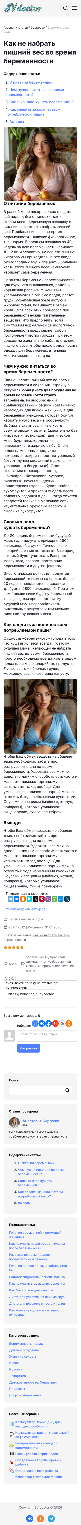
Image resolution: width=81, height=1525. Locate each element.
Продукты (17, 1389)
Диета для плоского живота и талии (37, 1303)
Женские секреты (23, 1356)
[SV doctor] (24, 8)
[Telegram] (10, 899)
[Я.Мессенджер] (29, 899)
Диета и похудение (24, 1350)
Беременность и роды (26, 919)
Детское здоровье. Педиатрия (33, 1382)
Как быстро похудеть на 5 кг (31, 1290)
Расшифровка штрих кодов (36, 1454)
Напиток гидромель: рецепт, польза (37, 1277)
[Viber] (48, 899)
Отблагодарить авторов (25, 909)
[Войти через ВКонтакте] (41, 1023)
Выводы (16, 121)
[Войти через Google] (62, 1023)
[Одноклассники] (23, 899)
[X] (35, 899)
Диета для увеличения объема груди (37, 1297)
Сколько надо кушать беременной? (41, 102)
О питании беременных (30, 82)
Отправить (28, 1048)
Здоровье (38, 27)
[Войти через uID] (35, 1023)
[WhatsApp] (54, 899)
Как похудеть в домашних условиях (37, 1283)
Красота (15, 1369)
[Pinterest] (42, 899)
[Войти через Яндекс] (55, 1023)
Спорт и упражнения (25, 1395)
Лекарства (17, 1376)
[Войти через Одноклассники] (68, 1023)
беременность (37, 957)
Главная (9, 27)
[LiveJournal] (67, 899)
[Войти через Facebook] (48, 1023)
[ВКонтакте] (16, 899)
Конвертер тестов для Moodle (38, 1477)
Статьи (23, 27)
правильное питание (58, 966)
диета (30, 970)
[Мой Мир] (60, 899)
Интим (14, 1363)
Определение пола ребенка (36, 1471)
